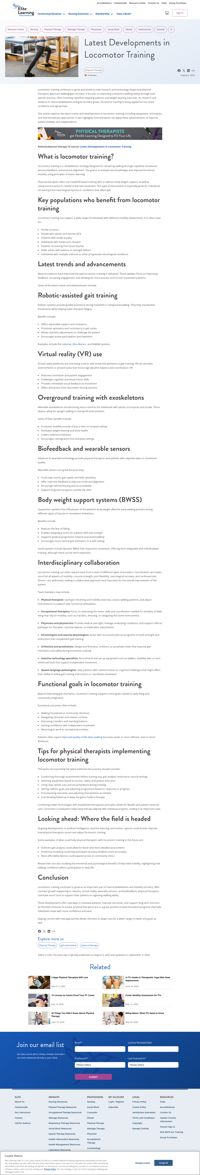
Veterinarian (144, 29)
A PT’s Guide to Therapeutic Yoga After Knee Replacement (147, 979)
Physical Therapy (52, 29)
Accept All (163, 1162)
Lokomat (66, 344)
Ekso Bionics (79, 344)
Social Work (113, 29)
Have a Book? (124, 13)
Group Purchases (177, 3)
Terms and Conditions (143, 1117)
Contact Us (153, 3)
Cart (167, 13)
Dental (129, 29)
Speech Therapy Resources (62, 1133)
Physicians (96, 29)
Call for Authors (23, 1123)
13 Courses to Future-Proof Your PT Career (72, 995)
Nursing (34, 29)
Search (171, 29)
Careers (18, 1117)
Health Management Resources (64, 1144)
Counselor (92, 1112)
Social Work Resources (60, 1128)
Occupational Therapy (93, 1141)
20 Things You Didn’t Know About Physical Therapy (72, 1015)
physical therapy (89, 945)
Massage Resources (58, 1117)
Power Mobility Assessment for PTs (143, 995)
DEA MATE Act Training (171, 1132)
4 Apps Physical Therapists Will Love (70, 977)
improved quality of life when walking (82, 737)
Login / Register (116, 1101)
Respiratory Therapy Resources (64, 1123)
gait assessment (68, 945)
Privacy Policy (139, 1101)
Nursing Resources (58, 1101)
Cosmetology (93, 1148)
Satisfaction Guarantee (143, 1112)
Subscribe (113, 1107)
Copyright (137, 1123)
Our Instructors (22, 1112)
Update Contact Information (168, 1119)
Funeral (160, 29)
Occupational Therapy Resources (65, 1112)
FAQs (164, 3)
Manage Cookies (140, 1128)
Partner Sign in (167, 1126)
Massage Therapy (76, 29)
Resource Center (137, 3)
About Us (19, 1101)
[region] (100, 1163)
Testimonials (120, 3)
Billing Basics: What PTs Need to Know (144, 1013)
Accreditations (104, 3)
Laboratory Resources (60, 1149)
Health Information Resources (64, 1139)
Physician (92, 1133)
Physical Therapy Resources (62, 1107)
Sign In (179, 12)
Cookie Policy (139, 1107)
